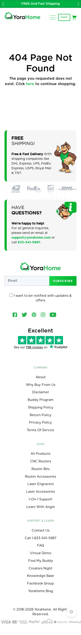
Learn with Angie (40, 507)
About (41, 377)
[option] (40, 4)
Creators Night (40, 568)
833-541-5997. (29, 242)
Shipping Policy (40, 407)
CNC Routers (40, 461)
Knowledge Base (40, 576)
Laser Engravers (40, 484)
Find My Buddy (40, 560)
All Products (40, 453)
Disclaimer (40, 392)
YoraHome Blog (40, 591)
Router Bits (41, 469)
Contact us (41, 530)
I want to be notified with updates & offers (42, 298)
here (30, 84)
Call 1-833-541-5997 (40, 538)
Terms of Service (40, 430)
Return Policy (41, 415)
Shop (64, 17)
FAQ (40, 545)
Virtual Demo (40, 553)
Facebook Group (40, 583)
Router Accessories (40, 476)
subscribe (63, 280)
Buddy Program (41, 400)
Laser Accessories (40, 491)
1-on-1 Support (40, 499)
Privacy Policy (40, 422)
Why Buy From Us (40, 385)
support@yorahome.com (31, 237)
